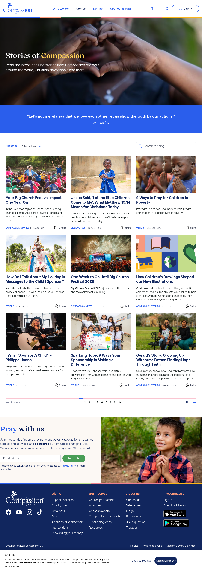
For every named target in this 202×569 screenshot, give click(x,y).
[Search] (167, 9)
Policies (134, 545)
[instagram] (29, 512)
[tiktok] (40, 512)
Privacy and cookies (152, 545)
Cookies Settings (141, 560)
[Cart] (152, 9)
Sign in (188, 8)
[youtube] (19, 512)
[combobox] (32, 146)
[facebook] (8, 512)
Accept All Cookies (166, 560)
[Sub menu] (160, 9)
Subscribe (74, 458)
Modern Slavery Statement (181, 545)
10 (119, 402)
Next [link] (189, 402)
